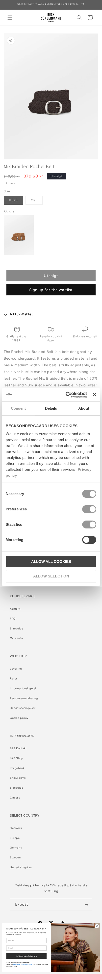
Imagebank (17, 768)
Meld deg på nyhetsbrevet (26, 956)
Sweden (15, 857)
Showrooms (18, 777)
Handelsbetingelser (23, 708)
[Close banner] (94, 394)
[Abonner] (86, 904)
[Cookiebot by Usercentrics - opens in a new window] (66, 395)
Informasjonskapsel (23, 688)
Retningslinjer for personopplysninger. (23, 964)
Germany (16, 847)
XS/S (16, 201)
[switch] (89, 509)
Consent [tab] (18, 408)
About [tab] (83, 408)
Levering (16, 668)
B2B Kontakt (18, 748)
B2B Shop (16, 758)
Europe (15, 838)
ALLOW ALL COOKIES (51, 561)
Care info (16, 638)
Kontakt (15, 608)
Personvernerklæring (24, 698)
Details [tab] (51, 408)
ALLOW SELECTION (51, 576)
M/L (37, 201)
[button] (9, 17)
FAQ (13, 618)
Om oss (15, 797)
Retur (13, 678)
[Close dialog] (97, 926)
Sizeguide (16, 628)
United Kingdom (20, 867)
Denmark (16, 828)
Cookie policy (19, 718)
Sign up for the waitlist (51, 290)
